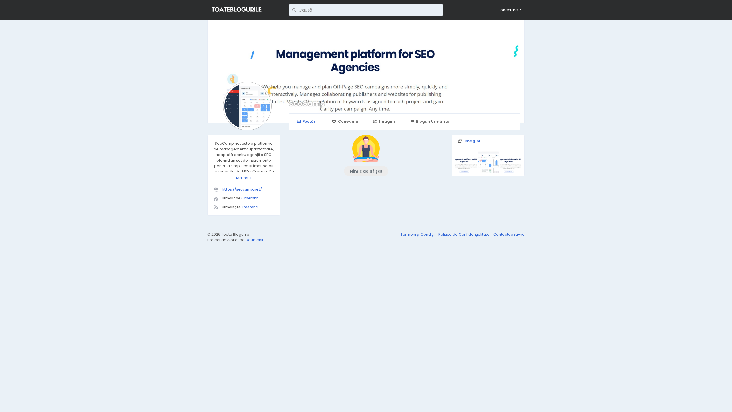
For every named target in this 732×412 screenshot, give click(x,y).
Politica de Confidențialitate (464, 234)
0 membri (249, 198)
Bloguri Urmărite (432, 121)
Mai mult (244, 178)
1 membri (250, 207)
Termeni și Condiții (418, 234)
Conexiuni (348, 121)
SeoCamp (307, 103)
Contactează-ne (509, 234)
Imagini (387, 121)
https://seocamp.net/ (242, 189)
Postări (309, 121)
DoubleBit (254, 240)
